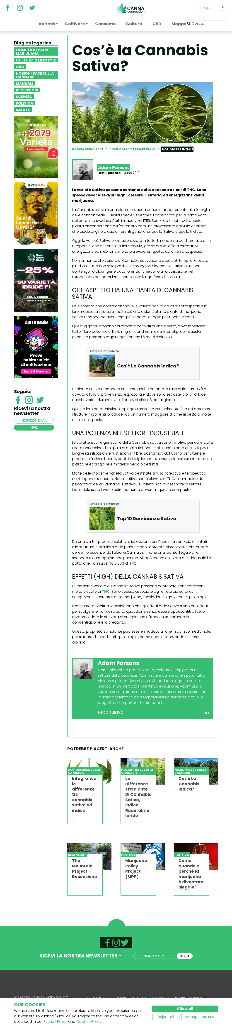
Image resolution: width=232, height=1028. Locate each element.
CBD (20, 66)
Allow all (185, 1008)
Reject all (166, 1016)
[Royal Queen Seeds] (36, 280)
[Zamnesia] (36, 147)
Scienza (24, 96)
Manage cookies (199, 1016)
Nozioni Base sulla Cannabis (35, 75)
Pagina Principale (87, 149)
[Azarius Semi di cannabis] (36, 213)
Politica (24, 103)
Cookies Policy (89, 1021)
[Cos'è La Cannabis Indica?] (102, 366)
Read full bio (110, 712)
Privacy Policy (55, 1021)
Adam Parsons (114, 167)
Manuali (24, 83)
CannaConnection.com (130, 8)
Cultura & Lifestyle (36, 60)
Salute (23, 109)
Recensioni (27, 90)
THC (106, 591)
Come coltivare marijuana (32, 51)
